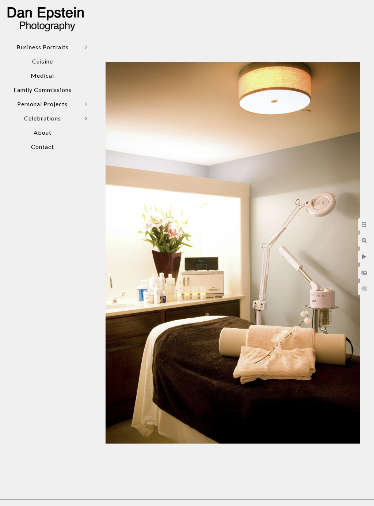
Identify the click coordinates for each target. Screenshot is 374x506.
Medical (42, 75)
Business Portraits (42, 46)
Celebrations (42, 118)
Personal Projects (42, 103)
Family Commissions (43, 89)
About (42, 132)
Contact (42, 146)
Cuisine (42, 61)
